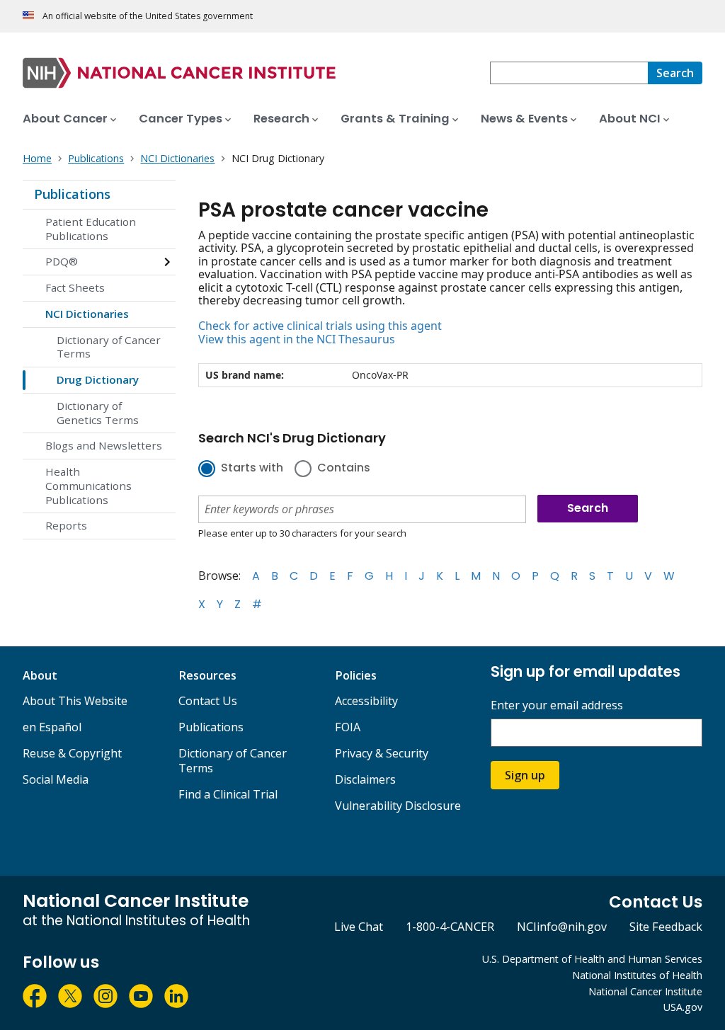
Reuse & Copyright (72, 753)
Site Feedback (665, 926)
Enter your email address (557, 705)
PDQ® (61, 261)
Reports (66, 525)
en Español (52, 727)
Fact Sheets (75, 287)
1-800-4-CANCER (450, 926)
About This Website (75, 701)
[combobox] (569, 73)
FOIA (347, 727)
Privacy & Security (381, 753)
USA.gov (682, 1007)
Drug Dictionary (98, 379)
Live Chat (358, 926)
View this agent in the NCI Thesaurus (296, 339)
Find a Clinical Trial (228, 794)
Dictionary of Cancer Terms (109, 347)
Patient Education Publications (90, 228)
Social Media (56, 779)
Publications (72, 193)
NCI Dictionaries (87, 314)
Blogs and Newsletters (103, 445)
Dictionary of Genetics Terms (98, 413)
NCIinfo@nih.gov (562, 926)
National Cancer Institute (645, 991)
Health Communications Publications (88, 485)
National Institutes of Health (637, 975)
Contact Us (207, 701)
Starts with (252, 469)
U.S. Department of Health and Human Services (592, 959)
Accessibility (366, 701)
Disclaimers (365, 779)
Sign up (525, 775)
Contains (343, 469)
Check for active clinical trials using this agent (320, 325)
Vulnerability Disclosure (398, 805)
